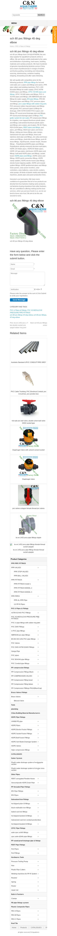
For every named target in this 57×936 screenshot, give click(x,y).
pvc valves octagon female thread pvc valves (28, 508)
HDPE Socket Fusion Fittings (21, 734)
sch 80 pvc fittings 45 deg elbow (21, 315)
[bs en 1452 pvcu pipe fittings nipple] (28, 534)
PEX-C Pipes (16, 919)
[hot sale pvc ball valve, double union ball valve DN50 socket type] (28, 418)
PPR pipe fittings (30, 82)
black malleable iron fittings (21, 808)
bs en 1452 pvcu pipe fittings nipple (28, 538)
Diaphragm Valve (28, 479)
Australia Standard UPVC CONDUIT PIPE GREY (28, 362)
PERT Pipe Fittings (18, 845)
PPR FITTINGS (16, 580)
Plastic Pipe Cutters (18, 870)
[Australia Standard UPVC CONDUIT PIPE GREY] (28, 359)
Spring (13, 882)
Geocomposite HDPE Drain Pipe (23, 783)
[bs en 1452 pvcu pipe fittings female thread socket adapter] (28, 547)
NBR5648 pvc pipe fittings (20, 635)
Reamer (14, 878)
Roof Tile (14, 923)
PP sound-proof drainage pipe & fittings (26, 841)
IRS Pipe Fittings (17, 791)
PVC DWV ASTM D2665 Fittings (22, 647)
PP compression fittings (20, 668)
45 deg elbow (15, 317)
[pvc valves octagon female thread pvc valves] (28, 505)
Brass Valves (16, 697)
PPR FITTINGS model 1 (22, 584)
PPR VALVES (16, 568)
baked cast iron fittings (19, 812)
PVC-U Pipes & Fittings (22, 46)
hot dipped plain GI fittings (20, 804)
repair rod (14, 890)
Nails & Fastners (17, 894)
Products (23, 928)
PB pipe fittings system (20, 903)
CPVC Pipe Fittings (18, 828)
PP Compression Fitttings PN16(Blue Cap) (26, 688)
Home (12, 46)
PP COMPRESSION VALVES (21, 676)
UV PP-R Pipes (19, 604)
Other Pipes (15, 774)
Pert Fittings (15, 853)
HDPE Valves (16, 746)
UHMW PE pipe (17, 721)
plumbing (14, 709)
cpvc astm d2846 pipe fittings (21, 836)
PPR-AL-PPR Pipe (20, 600)
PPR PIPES (15, 596)
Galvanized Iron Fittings (20, 799)
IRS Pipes (14, 795)
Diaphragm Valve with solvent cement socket (28, 450)
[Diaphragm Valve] (28, 476)
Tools (13, 705)
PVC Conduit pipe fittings (20, 663)
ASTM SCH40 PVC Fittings (21, 613)
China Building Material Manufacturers (25, 713)
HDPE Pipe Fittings (18, 717)
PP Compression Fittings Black (22, 672)
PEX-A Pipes (15, 911)
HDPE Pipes (15, 725)
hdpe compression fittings (20, 750)
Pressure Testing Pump (19, 861)
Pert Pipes (15, 849)
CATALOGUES (16, 754)
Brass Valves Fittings (19, 692)
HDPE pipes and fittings (23, 156)
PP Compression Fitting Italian (22, 684)
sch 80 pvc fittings (40, 315)
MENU (14, 23)
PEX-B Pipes (16, 915)
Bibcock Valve (19, 701)
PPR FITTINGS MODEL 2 (23, 588)
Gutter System (16, 758)
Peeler (13, 886)
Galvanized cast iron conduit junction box (26, 820)
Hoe (12, 866)
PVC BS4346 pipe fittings (20, 659)
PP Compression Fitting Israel (22, 680)
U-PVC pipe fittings (18, 631)
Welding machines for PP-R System (24, 874)
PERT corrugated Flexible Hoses (23, 779)
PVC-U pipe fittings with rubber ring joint (25, 623)
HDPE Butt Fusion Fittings (20, 738)
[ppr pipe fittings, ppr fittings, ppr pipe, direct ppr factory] (28, 9)
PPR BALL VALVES (21, 576)
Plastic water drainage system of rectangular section (27, 763)
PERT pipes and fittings (31, 127)
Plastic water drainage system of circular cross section (27, 769)
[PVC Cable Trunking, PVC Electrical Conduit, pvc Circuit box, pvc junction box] (28, 388)
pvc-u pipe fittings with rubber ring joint (32, 104)
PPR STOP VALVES (21, 572)
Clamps (14, 898)
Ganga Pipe (15, 651)
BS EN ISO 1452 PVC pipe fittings (23, 639)
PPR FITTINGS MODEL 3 (23, 592)
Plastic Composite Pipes (20, 907)
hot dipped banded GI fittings (21, 816)
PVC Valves (15, 643)
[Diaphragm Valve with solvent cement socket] (28, 447)
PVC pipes (15, 655)
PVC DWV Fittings (17, 627)
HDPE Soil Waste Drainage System (24, 742)
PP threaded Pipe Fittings (20, 787)
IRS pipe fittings (32, 99)
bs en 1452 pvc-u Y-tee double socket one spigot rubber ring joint (19, 325)
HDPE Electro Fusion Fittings (21, 729)
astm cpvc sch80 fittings (19, 832)
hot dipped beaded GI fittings (21, 824)
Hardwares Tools (17, 857)
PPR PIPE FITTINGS (18, 563)
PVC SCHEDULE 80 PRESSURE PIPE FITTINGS (25, 618)
